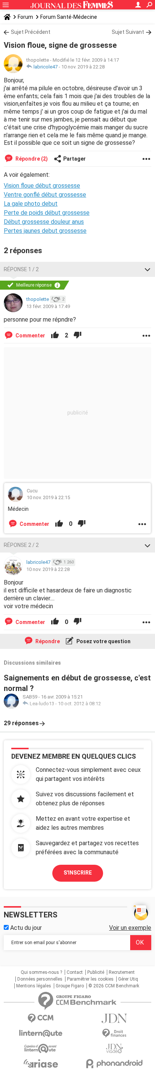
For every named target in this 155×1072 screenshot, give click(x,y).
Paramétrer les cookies (90, 979)
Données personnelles (39, 979)
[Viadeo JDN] (114, 1048)
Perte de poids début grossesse (47, 212)
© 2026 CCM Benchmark (113, 985)
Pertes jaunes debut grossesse (45, 230)
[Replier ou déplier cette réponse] (147, 269)
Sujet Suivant (128, 32)
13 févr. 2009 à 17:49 (48, 306)
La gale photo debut (31, 203)
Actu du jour (25, 927)
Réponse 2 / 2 (21, 545)
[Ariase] (41, 1063)
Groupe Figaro (70, 985)
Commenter (29, 336)
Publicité (95, 972)
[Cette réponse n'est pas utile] (77, 335)
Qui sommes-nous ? (41, 972)
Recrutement (122, 972)
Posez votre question (103, 641)
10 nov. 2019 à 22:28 (83, 67)
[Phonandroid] (114, 1063)
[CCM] (41, 1018)
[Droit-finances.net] (114, 1033)
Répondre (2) (31, 159)
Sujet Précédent (30, 32)
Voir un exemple (130, 927)
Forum (25, 17)
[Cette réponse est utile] (55, 335)
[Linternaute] (41, 1033)
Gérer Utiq (128, 979)
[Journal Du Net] (114, 1018)
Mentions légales (33, 985)
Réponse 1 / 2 (21, 269)
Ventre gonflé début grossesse (45, 194)
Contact (75, 972)
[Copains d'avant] (41, 1048)
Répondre (47, 641)
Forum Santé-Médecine (68, 17)
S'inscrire (78, 873)
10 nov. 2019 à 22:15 (48, 497)
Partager (74, 159)
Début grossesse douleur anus (44, 221)
